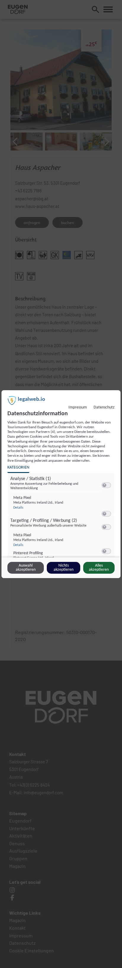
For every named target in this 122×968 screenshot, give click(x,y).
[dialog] (61, 484)
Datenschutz (104, 407)
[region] (61, 519)
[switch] (106, 485)
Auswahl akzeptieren (26, 567)
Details (18, 507)
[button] (104, 485)
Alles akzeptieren (99, 567)
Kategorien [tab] (18, 467)
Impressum (77, 407)
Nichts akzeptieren (63, 567)
